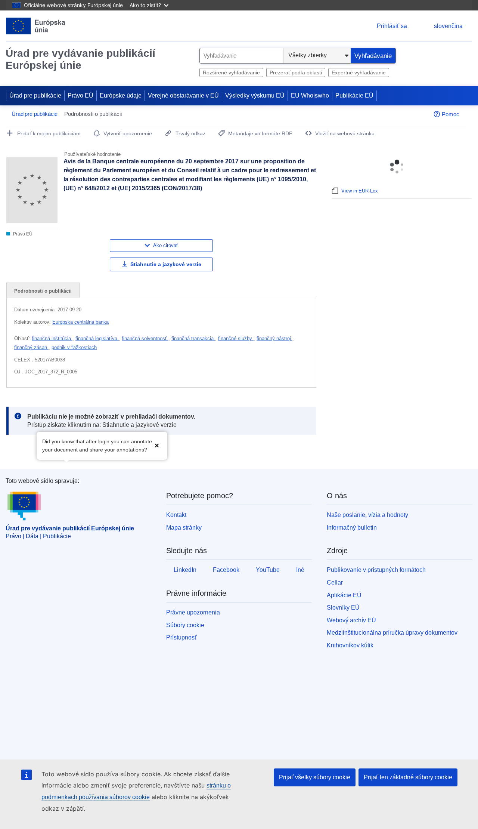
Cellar (335, 582)
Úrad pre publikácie (35, 95)
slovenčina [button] (448, 26)
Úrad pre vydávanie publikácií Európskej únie (80, 59)
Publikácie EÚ (354, 95)
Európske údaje (121, 95)
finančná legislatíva (97, 338)
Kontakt (176, 515)
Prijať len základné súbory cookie (408, 777)
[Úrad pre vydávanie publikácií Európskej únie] (35, 26)
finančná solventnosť (145, 338)
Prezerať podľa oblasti (296, 72)
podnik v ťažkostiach (74, 347)
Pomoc (450, 114)
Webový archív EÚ (351, 620)
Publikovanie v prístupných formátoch (376, 570)
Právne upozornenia (193, 612)
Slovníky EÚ (343, 607)
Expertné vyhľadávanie (359, 72)
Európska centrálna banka (80, 322)
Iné (300, 570)
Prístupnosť (181, 637)
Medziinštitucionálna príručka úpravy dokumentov (392, 632)
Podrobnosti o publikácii (43, 291)
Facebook (226, 570)
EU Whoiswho (310, 95)
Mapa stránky (184, 527)
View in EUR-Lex (359, 191)
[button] (157, 445)
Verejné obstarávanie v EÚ (183, 95)
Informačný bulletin (352, 527)
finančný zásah (31, 347)
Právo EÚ (80, 95)
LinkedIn (185, 570)
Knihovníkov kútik (350, 645)
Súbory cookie (185, 625)
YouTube (268, 570)
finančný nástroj (274, 338)
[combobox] (241, 55)
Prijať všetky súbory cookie (314, 777)
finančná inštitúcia (52, 338)
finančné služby (236, 338)
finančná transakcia (193, 338)
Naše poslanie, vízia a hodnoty (367, 515)
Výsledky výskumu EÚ (255, 95)
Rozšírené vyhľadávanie (231, 72)
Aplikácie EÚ (344, 595)
